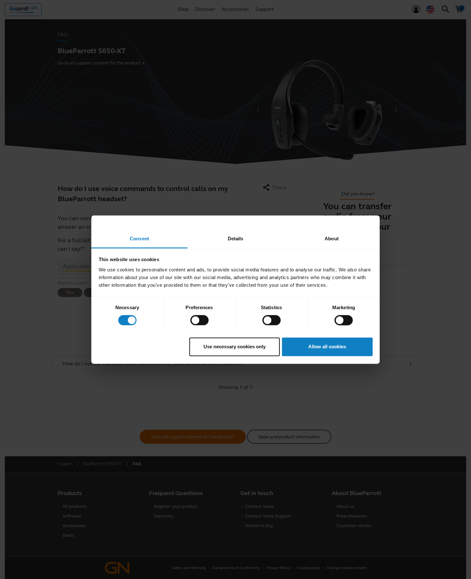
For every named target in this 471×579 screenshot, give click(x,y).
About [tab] (332, 238)
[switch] (199, 320)
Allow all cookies (327, 347)
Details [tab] (236, 238)
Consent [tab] (139, 238)
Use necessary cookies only (234, 347)
